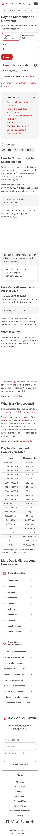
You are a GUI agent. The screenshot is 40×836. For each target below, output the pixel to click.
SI (15, 381)
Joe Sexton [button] (11, 144)
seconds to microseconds (14, 691)
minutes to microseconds (14, 686)
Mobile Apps (20, 796)
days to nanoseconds (12, 631)
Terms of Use (20, 801)
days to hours (9, 609)
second (4, 420)
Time (19, 10)
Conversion (11, 10)
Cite (31, 150)
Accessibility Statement (20, 811)
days (20, 396)
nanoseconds (28, 412)
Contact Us (20, 787)
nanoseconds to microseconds (16, 703)
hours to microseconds (13, 680)
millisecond (8, 412)
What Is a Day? (14, 122)
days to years (9, 592)
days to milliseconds (12, 626)
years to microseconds (13, 663)
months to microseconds (14, 669)
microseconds (25, 441)
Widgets (20, 791)
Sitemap (20, 815)
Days (25, 10)
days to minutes (10, 614)
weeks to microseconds (13, 674)
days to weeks (9, 603)
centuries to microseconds (14, 652)
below (31, 76)
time (19, 321)
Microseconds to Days (28, 37)
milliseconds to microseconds (16, 697)
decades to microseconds (14, 657)
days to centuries (10, 580)
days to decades (10, 586)
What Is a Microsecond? (18, 126)
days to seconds (10, 620)
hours (3, 347)
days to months (10, 598)
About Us (20, 782)
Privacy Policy (20, 806)
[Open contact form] (35, 65)
